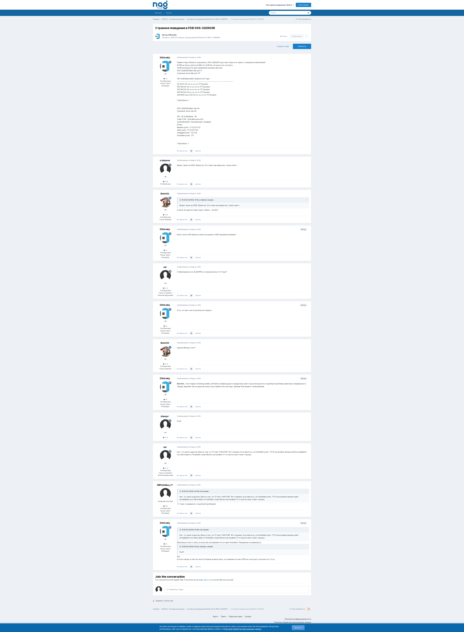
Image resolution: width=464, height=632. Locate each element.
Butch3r (165, 193)
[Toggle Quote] (180, 200)
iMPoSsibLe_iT (165, 485)
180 (166, 506)
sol (165, 267)
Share (284, 36)
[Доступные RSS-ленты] (308, 609)
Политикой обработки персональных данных (242, 629)
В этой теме (298, 13)
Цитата (198, 151)
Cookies (248, 616)
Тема (223, 616)
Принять (298, 628)
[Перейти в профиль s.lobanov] (165, 169)
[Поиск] (308, 13)
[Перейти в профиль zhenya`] (165, 424)
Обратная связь (235, 616)
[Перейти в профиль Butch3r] (165, 202)
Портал (169, 13)
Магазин (158, 13)
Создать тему (283, 46)
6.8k (166, 181)
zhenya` (165, 416)
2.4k (166, 437)
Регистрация (303, 5)
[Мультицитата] (191, 151)
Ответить (302, 46)
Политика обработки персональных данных (292, 622)
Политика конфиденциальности (298, 619)
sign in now (208, 580)
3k (166, 79)
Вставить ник (182, 151)
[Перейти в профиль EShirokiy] (158, 36)
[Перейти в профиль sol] (165, 275)
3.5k (166, 215)
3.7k (166, 288)
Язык (215, 616)
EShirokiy (172, 35)
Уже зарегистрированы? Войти (279, 5)
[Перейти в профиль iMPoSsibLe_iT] (165, 493)
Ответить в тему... (176, 589)
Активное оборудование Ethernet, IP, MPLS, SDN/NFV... (198, 37)
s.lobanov (165, 160)
